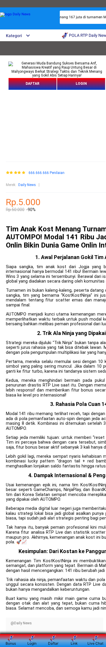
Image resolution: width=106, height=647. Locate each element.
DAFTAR (32, 84)
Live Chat (95, 643)
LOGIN (81, 84)
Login (32, 643)
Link (74, 643)
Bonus (11, 643)
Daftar (53, 643)
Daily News (27, 185)
